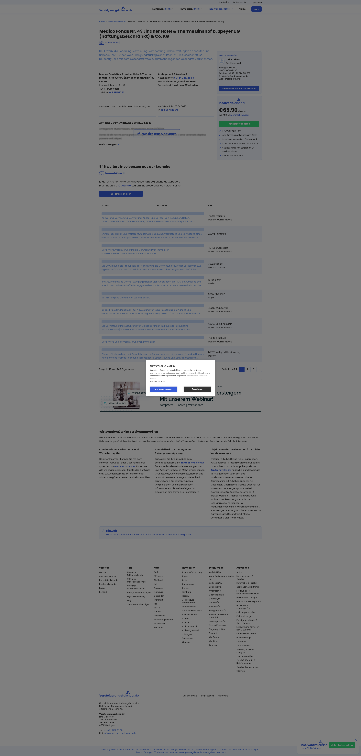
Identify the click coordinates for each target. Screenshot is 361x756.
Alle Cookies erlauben (163, 389)
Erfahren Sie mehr (157, 382)
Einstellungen (197, 389)
